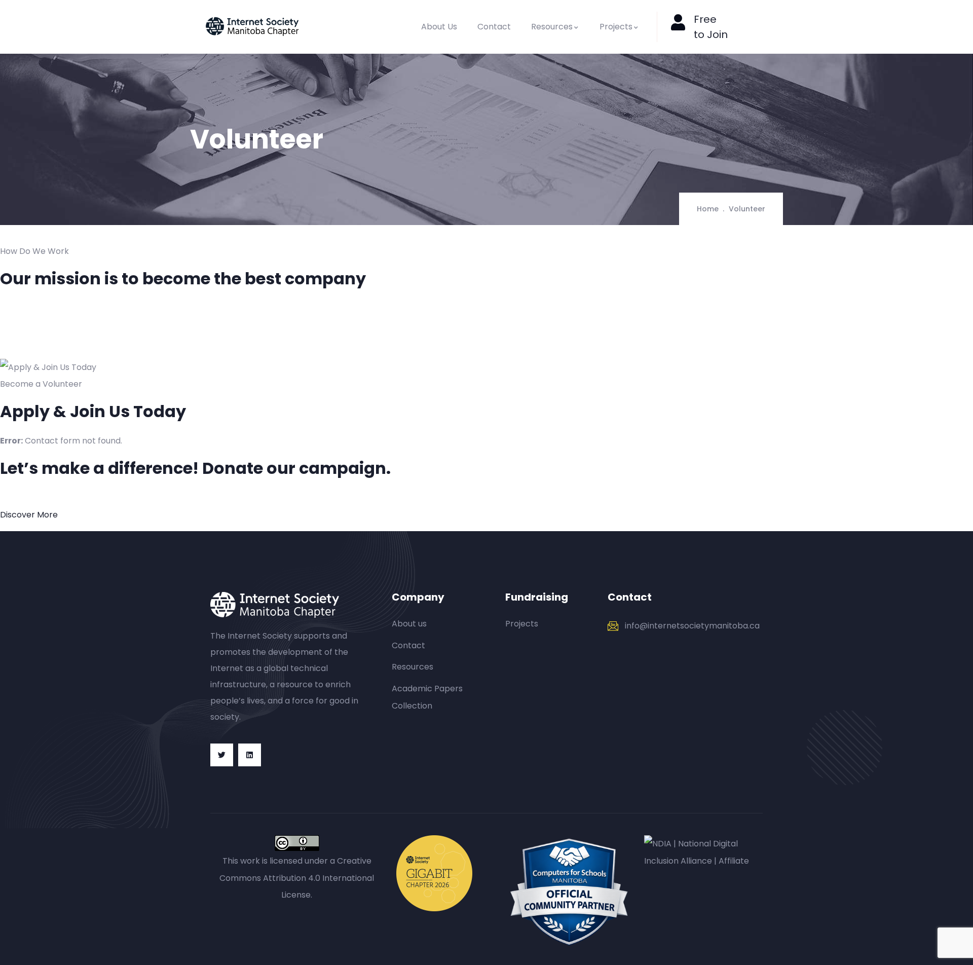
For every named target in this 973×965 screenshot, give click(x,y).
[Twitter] (221, 755)
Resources (552, 26)
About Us (439, 26)
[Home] (252, 27)
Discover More (29, 515)
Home (708, 209)
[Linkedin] (249, 755)
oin (720, 34)
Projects (616, 26)
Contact (494, 26)
